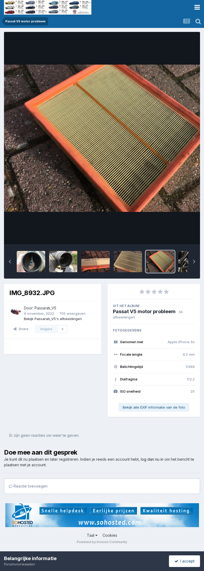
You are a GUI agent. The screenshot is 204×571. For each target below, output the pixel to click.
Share (22, 329)
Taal (91, 535)
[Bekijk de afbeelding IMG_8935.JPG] (63, 261)
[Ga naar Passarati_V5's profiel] (15, 311)
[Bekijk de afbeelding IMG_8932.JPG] (160, 261)
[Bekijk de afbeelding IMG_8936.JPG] (31, 261)
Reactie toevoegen (30, 486)
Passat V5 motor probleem (144, 311)
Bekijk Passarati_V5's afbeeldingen (53, 319)
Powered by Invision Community (102, 542)
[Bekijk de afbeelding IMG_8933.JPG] (128, 261)
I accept (186, 561)
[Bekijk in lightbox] (102, 138)
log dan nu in (152, 459)
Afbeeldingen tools (172, 235)
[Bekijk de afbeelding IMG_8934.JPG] (95, 261)
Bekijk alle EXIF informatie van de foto (154, 407)
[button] (10, 261)
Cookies (110, 535)
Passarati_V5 (45, 308)
